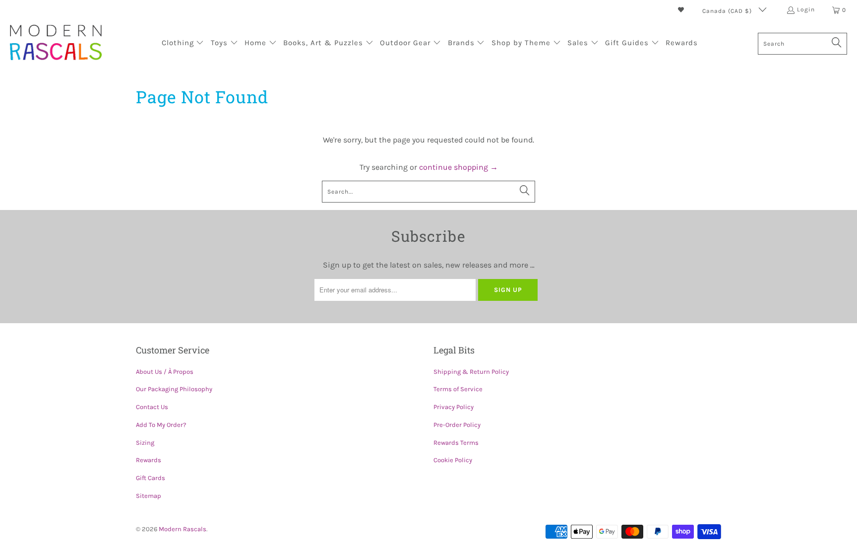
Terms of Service (458, 389)
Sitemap (148, 495)
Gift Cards (150, 478)
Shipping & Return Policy (471, 371)
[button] (183, 44)
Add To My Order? (161, 424)
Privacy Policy (453, 407)
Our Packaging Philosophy (174, 389)
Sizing (145, 442)
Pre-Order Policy (457, 424)
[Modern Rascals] (56, 43)
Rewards (148, 460)
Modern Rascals (182, 529)
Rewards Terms (456, 442)
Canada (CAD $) (728, 10)
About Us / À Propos (164, 371)
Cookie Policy (452, 460)
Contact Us (152, 407)
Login (806, 9)
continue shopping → (458, 167)
